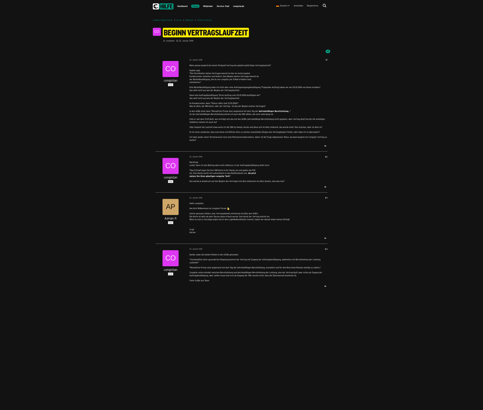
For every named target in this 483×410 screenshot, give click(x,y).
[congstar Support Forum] (163, 6)
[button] (283, 6)
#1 (327, 59)
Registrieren (312, 5)
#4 (326, 249)
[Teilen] (328, 51)
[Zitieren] (325, 146)
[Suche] (324, 6)
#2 (326, 156)
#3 (326, 197)
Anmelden (298, 5)
